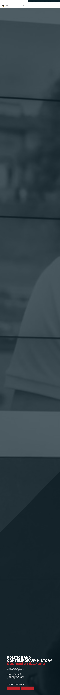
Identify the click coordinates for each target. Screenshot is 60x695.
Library (45, 1)
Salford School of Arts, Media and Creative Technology (23, 654)
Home (9, 654)
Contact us (56, 1)
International (40, 1)
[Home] (5, 6)
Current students (33, 1)
